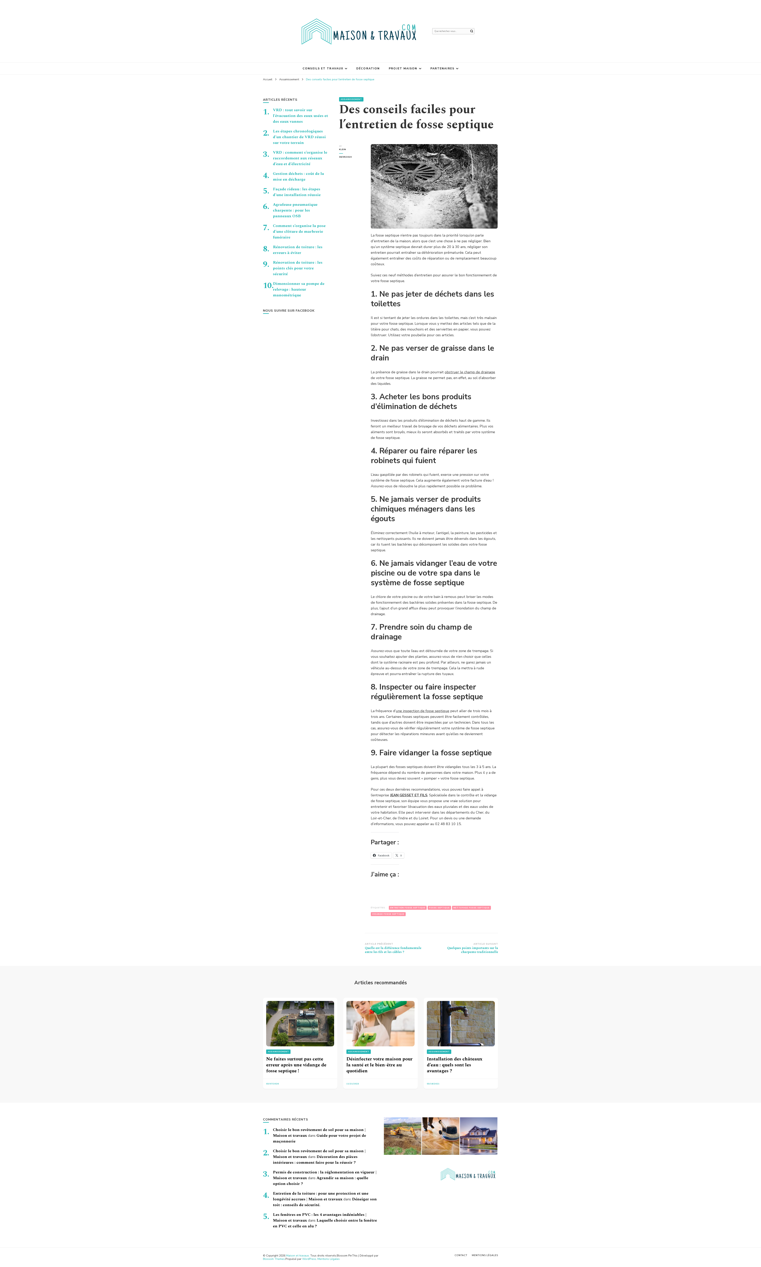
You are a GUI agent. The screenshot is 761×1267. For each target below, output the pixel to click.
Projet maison (403, 68)
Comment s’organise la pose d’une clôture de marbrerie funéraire (299, 231)
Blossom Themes (274, 1259)
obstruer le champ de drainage (470, 372)
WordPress (309, 1259)
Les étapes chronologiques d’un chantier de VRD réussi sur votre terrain (299, 137)
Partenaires (442, 68)
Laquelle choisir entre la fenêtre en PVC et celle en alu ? (325, 1223)
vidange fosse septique (388, 914)
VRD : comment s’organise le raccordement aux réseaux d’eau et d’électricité (300, 158)
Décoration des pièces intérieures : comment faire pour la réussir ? (315, 1159)
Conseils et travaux (323, 68)
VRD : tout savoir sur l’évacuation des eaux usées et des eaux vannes (300, 115)
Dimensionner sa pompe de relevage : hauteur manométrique (298, 289)
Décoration (368, 68)
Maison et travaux (297, 1255)
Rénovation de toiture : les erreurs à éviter (297, 250)
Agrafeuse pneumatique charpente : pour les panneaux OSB (295, 210)
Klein (342, 149)
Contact (461, 1255)
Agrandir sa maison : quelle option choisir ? (320, 1181)
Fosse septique (439, 907)
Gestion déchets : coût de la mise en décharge (298, 176)
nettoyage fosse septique (471, 907)
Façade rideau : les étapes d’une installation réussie (297, 192)
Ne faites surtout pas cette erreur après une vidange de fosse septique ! (296, 1065)
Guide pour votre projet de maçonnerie (319, 1138)
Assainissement (351, 99)
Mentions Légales (328, 1259)
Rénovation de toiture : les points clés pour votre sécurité (297, 268)
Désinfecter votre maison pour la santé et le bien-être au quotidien (379, 1065)
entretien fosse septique (407, 907)
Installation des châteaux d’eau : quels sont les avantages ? (454, 1065)
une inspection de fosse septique (422, 711)
